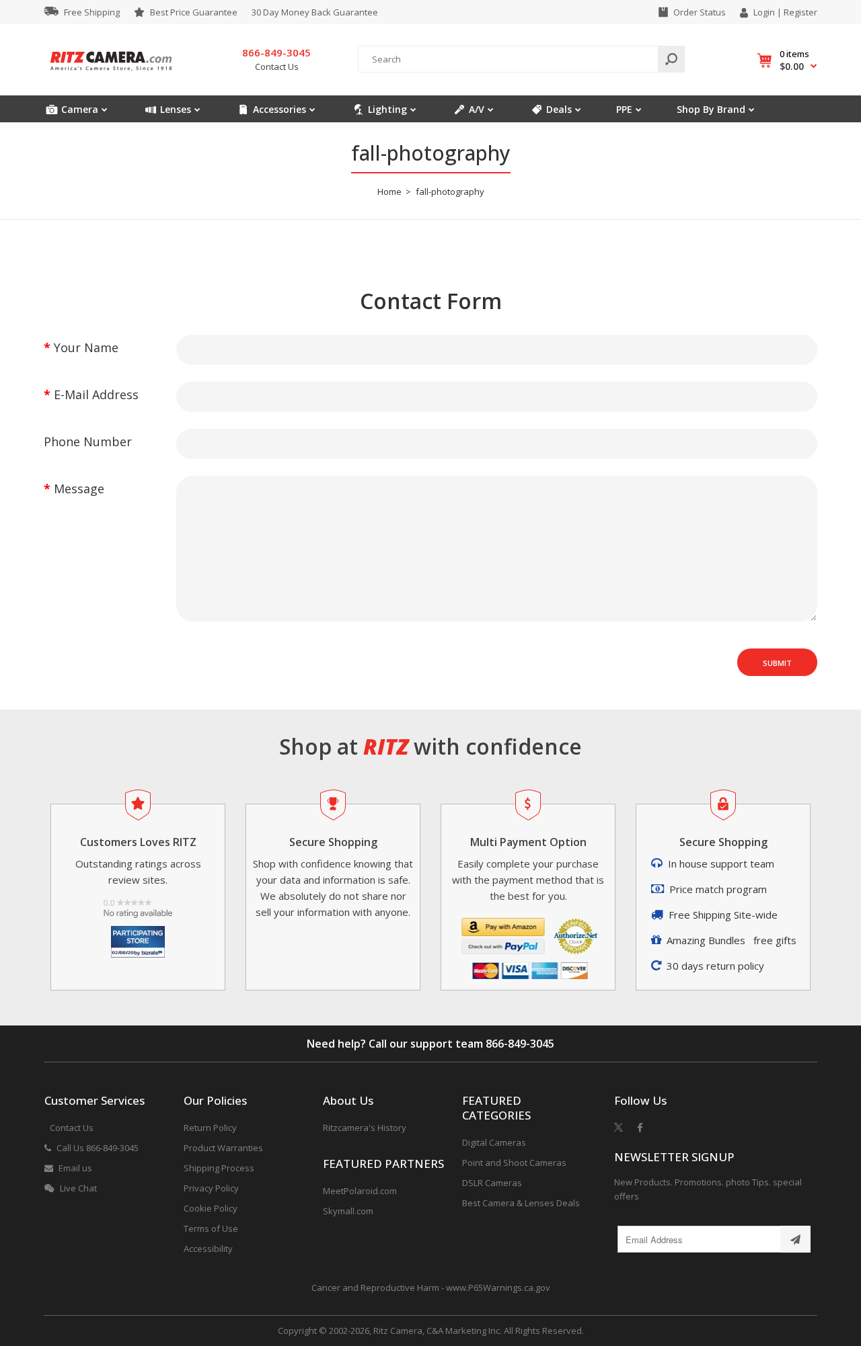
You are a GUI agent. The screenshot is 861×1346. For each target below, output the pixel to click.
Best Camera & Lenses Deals (521, 1203)
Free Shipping (92, 12)
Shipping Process (219, 1168)
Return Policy (210, 1128)
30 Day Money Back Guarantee (315, 12)
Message (79, 488)
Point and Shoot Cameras (514, 1162)
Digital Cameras (494, 1142)
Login (764, 12)
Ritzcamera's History (364, 1128)
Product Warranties (223, 1148)
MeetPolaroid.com (360, 1191)
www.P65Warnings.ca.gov (498, 1287)
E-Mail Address (96, 394)
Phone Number (88, 441)
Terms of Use (211, 1228)
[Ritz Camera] (111, 75)
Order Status (699, 12)
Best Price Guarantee (193, 12)
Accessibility (208, 1249)
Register (800, 12)
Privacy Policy (211, 1188)
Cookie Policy (210, 1208)
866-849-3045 (520, 1043)
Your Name (86, 347)
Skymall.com (348, 1211)
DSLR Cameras (492, 1183)
